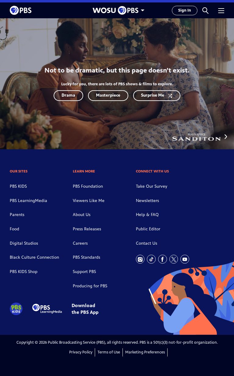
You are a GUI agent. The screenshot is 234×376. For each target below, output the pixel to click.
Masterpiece (108, 95)
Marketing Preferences (145, 352)
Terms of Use (109, 352)
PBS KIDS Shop (23, 271)
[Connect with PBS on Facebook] (162, 259)
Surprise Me (152, 95)
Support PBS (84, 271)
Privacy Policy (80, 352)
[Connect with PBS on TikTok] (151, 259)
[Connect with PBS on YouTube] (184, 259)
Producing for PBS (90, 286)
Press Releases (87, 229)
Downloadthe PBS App (85, 309)
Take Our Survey (151, 186)
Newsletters (147, 200)
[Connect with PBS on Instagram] (140, 259)
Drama (68, 95)
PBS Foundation (88, 186)
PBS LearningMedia (28, 200)
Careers (80, 243)
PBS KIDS (18, 186)
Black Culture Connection (34, 257)
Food (14, 229)
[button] (205, 10)
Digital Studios (24, 243)
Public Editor (148, 229)
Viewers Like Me (89, 200)
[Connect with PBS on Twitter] (173, 259)
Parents (17, 214)
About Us (81, 214)
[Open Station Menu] (117, 10)
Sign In (184, 10)
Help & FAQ (147, 214)
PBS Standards (86, 257)
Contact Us (146, 243)
